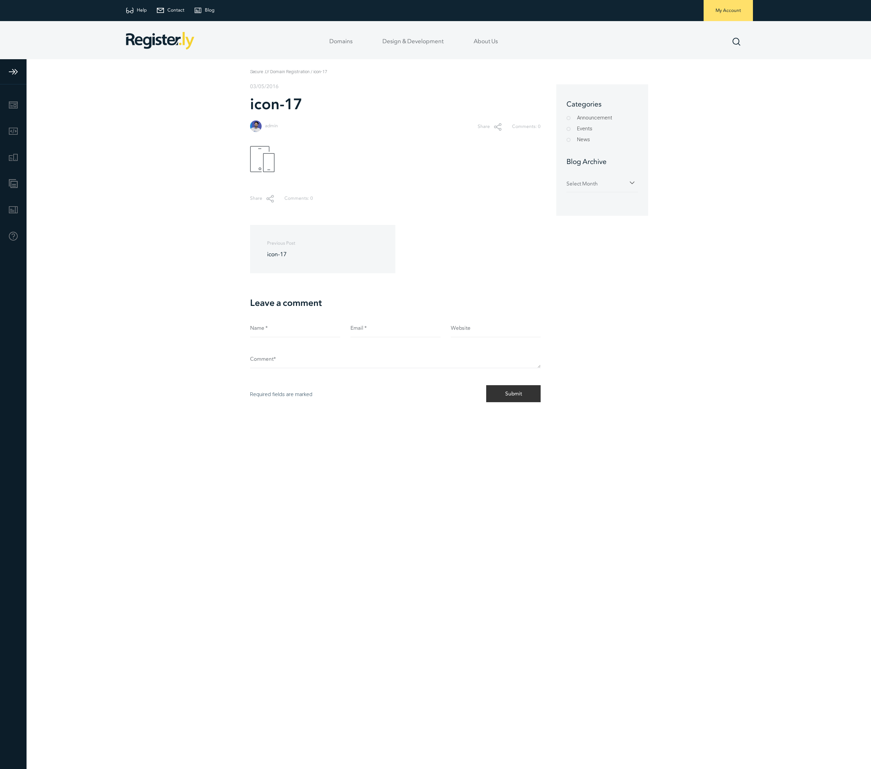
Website (461, 328)
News (583, 139)
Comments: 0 (526, 127)
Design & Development (413, 41)
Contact (175, 10)
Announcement (594, 118)
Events (584, 129)
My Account (728, 11)
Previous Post (281, 249)
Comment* (263, 359)
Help (142, 10)
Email (358, 328)
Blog (209, 10)
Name (259, 328)
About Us (486, 41)
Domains (340, 41)
